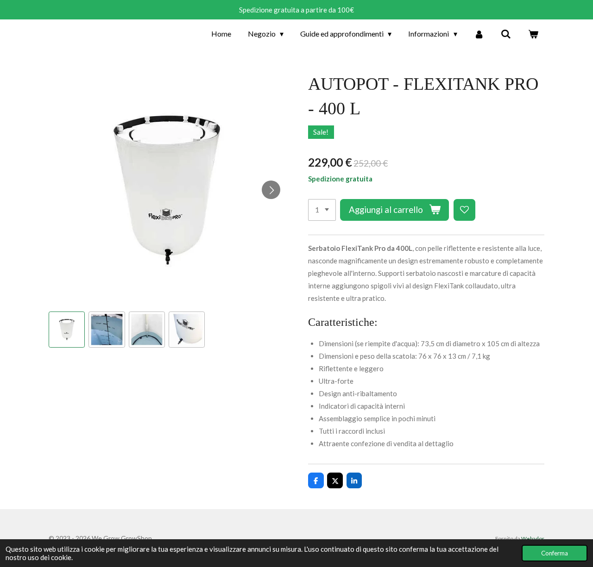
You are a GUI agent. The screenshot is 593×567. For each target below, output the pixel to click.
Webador (532, 538)
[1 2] (322, 210)
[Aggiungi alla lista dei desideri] (464, 210)
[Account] (479, 34)
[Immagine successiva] (271, 190)
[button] (67, 330)
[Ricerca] (506, 34)
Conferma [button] (554, 553)
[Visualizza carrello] (533, 34)
